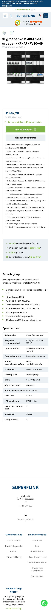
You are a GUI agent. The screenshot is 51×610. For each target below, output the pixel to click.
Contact (13, 551)
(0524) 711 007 (25, 505)
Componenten (37, 576)
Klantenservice (13, 540)
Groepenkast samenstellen (37, 569)
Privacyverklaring (13, 557)
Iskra (37, 546)
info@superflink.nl (25, 519)
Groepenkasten (37, 551)
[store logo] (25, 16)
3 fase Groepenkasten (37, 562)
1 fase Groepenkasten (37, 557)
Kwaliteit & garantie (13, 546)
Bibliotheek (37, 540)
